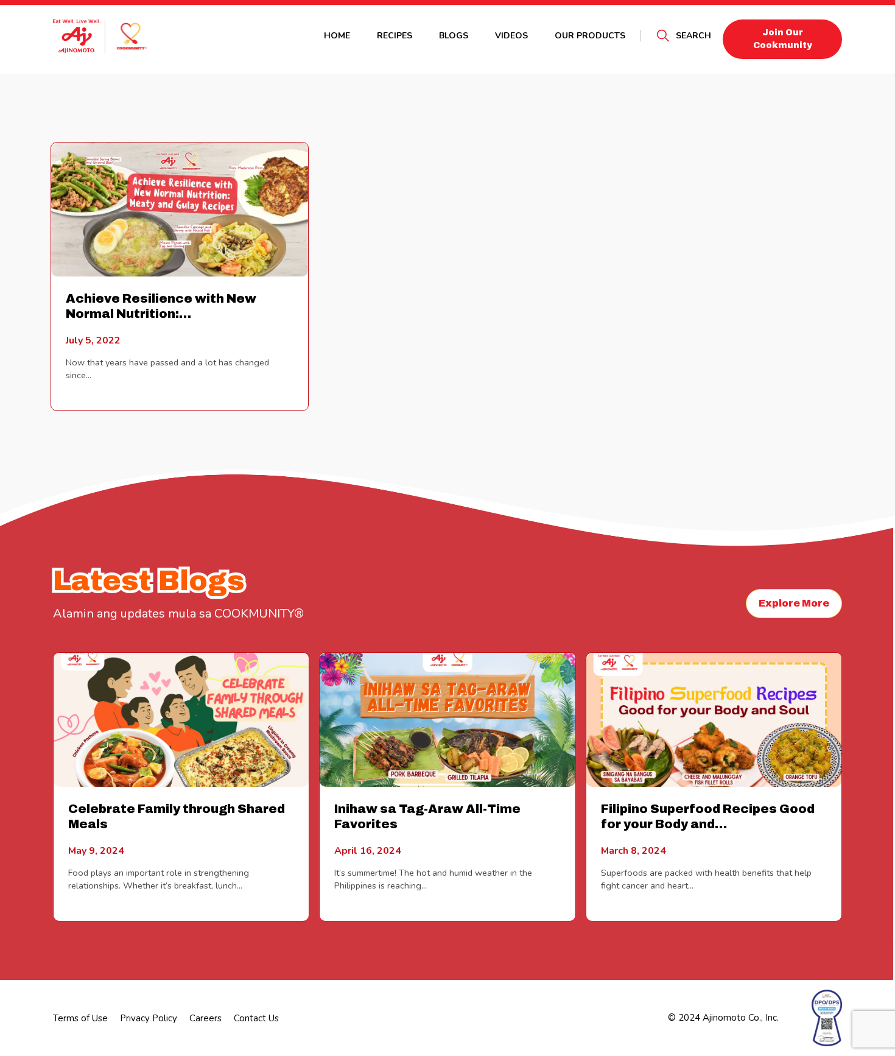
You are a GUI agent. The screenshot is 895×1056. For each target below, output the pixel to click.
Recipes (394, 35)
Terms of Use (80, 1018)
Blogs (453, 35)
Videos (511, 35)
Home (337, 35)
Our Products (590, 35)
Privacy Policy (148, 1018)
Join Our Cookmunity (782, 39)
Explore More (794, 603)
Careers (205, 1018)
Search (693, 35)
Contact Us (256, 1018)
